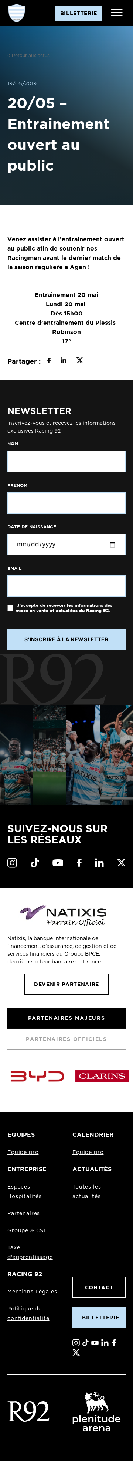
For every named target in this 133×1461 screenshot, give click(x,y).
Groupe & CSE (27, 1230)
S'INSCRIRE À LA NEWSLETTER (66, 639)
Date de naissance (31, 526)
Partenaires (23, 1213)
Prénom (17, 485)
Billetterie (100, 1317)
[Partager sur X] (79, 361)
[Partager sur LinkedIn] (63, 361)
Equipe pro (22, 1152)
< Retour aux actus (28, 55)
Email (14, 568)
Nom (12, 443)
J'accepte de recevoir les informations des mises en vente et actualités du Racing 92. (64, 608)
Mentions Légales (32, 1292)
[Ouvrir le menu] (117, 13)
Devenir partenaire (66, 984)
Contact (99, 1287)
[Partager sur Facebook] (49, 361)
